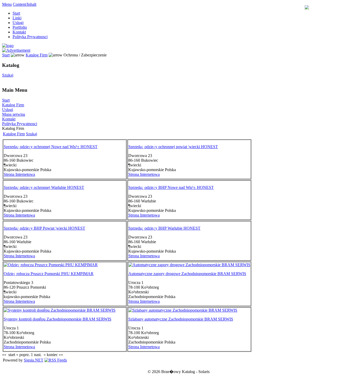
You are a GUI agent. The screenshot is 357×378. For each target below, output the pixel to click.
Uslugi (18, 22)
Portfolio (20, 27)
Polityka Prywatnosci (30, 36)
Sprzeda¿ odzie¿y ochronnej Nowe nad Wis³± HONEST (50, 146)
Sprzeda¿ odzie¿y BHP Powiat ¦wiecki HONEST (44, 228)
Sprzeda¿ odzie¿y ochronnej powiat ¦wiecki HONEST (173, 146)
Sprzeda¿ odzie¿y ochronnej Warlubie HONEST (44, 187)
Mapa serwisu (13, 114)
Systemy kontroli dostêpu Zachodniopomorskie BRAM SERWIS (57, 319)
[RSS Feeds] (55, 360)
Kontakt (19, 32)
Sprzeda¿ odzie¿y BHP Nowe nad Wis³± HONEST (171, 187)
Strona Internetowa (19, 174)
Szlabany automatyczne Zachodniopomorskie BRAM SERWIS (180, 319)
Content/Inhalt (24, 4)
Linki (17, 18)
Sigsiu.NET (33, 360)
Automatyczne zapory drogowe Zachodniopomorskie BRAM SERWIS (187, 273)
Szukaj (7, 75)
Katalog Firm (37, 55)
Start (16, 13)
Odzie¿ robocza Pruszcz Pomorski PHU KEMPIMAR (49, 273)
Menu (7, 4)
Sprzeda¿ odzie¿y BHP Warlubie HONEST (164, 228)
